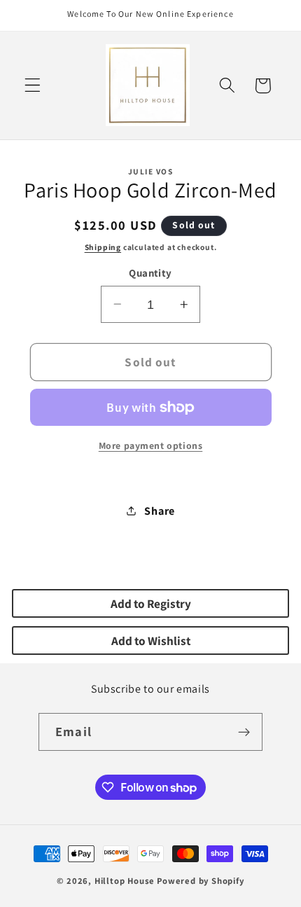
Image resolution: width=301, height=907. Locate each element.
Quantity (150, 272)
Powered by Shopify (200, 881)
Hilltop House (124, 881)
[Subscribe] (244, 732)
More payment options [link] (151, 445)
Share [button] (159, 511)
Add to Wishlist (150, 640)
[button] (32, 86)
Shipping (103, 247)
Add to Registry (151, 603)
